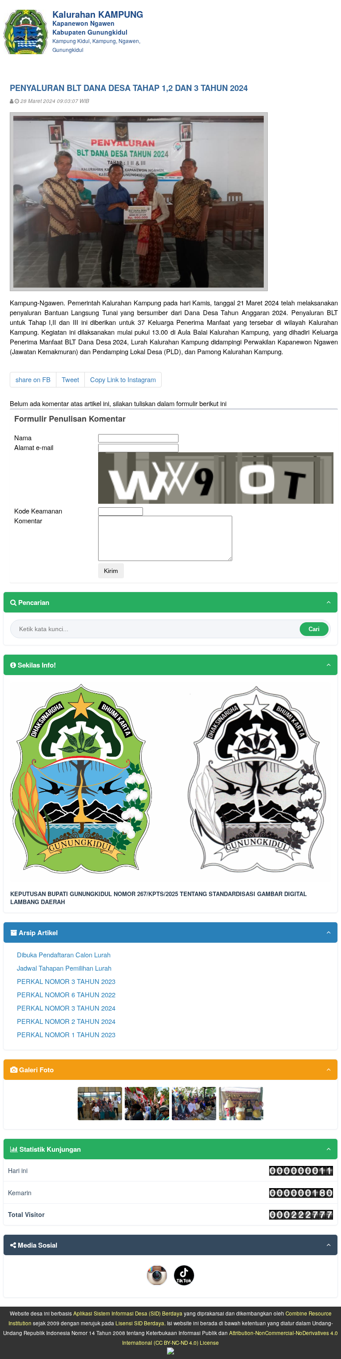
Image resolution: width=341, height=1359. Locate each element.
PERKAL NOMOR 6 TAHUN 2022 (66, 994)
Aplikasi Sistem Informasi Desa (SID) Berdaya (127, 1313)
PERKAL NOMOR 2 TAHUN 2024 (66, 1021)
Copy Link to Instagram (123, 379)
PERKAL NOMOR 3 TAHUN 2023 (66, 981)
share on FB (33, 379)
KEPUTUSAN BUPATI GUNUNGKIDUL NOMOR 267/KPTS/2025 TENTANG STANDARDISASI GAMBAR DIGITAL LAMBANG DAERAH (158, 898)
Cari (314, 629)
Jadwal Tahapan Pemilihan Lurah (64, 967)
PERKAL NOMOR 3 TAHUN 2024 (66, 1007)
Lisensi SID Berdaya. (140, 1323)
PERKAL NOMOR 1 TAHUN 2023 (66, 1034)
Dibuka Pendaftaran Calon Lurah (64, 954)
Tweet (70, 379)
